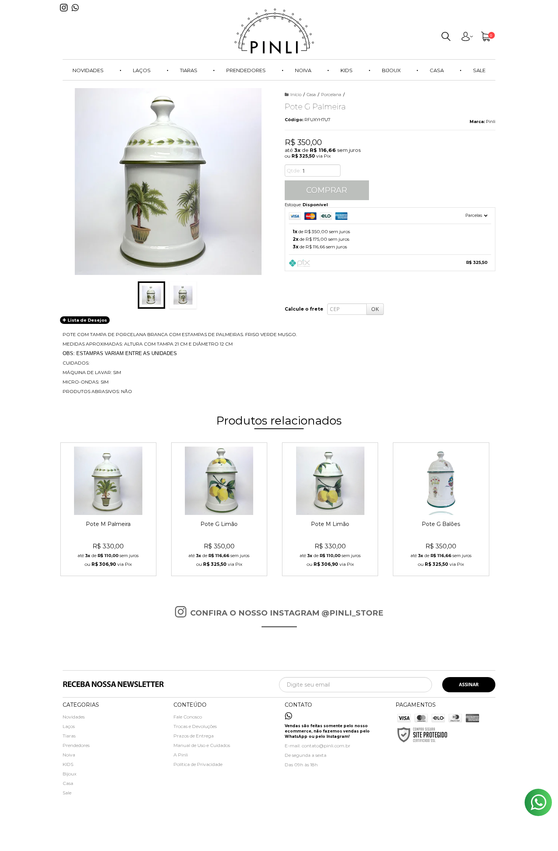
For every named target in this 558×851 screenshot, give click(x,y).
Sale (67, 793)
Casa (311, 94)
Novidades (74, 717)
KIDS (68, 764)
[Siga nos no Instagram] (65, 13)
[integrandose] (236, 840)
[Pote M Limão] (330, 509)
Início (295, 94)
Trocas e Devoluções (195, 726)
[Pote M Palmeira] (108, 509)
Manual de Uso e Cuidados (201, 745)
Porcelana (331, 94)
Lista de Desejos (86, 320)
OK (375, 309)
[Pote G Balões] (441, 509)
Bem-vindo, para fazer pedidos (467, 38)
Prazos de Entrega (193, 736)
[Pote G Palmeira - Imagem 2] (183, 295)
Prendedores (76, 745)
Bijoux (69, 774)
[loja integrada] (314, 839)
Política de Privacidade (197, 764)
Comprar (326, 190)
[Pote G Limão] (219, 509)
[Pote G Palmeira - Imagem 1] (151, 295)
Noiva (69, 755)
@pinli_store (352, 612)
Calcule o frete (304, 309)
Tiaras (69, 736)
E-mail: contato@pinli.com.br (317, 745)
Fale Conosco (187, 717)
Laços (69, 726)
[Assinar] (468, 684)
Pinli (490, 121)
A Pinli (180, 755)
